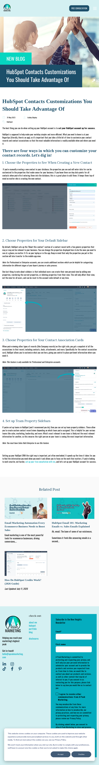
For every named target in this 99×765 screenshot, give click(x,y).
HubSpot (10, 122)
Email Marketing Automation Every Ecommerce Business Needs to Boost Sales (25, 526)
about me (33, 622)
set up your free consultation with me (40, 461)
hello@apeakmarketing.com (12, 655)
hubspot (32, 625)
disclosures (34, 638)
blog (31, 632)
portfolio (33, 628)
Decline (81, 754)
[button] (49, 208)
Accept (61, 754)
